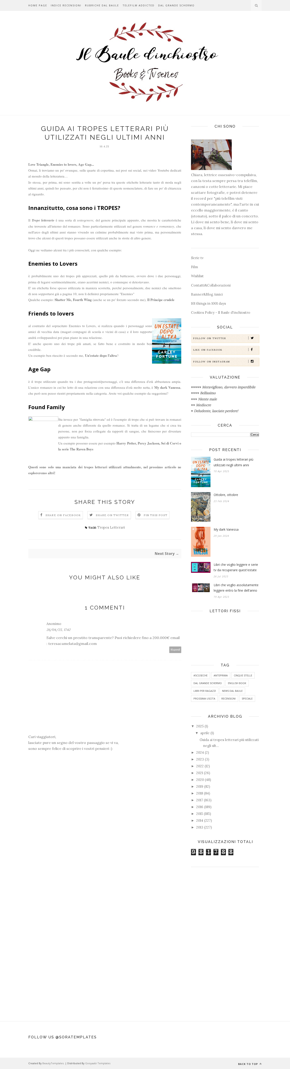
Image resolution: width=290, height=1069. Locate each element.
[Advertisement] (225, 942)
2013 (199, 827)
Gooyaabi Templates (97, 1063)
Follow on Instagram (211, 361)
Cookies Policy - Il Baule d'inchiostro (220, 312)
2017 (199, 800)
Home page (37, 5)
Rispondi (175, 650)
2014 (199, 820)
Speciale (247, 698)
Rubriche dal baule (102, 5)
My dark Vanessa (226, 529)
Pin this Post (156, 515)
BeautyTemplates (53, 1063)
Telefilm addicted (139, 5)
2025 (200, 726)
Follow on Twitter (209, 338)
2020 (200, 779)
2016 (199, 807)
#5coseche (200, 675)
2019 (199, 786)
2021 (199, 773)
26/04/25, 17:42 (58, 630)
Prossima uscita (204, 698)
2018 (199, 793)
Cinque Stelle (243, 675)
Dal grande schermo (176, 5)
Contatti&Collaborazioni (211, 285)
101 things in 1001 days (208, 303)
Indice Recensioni (66, 5)
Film (194, 267)
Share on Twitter (112, 515)
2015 (199, 813)
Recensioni (228, 698)
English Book (237, 683)
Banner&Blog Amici (207, 294)
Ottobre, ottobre (226, 495)
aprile (205, 733)
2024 (200, 752)
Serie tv (197, 258)
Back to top (248, 1064)
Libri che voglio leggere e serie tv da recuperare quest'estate (236, 567)
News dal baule (232, 690)
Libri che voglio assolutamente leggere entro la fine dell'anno (236, 588)
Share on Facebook (63, 515)
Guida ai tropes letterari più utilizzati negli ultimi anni (233, 462)
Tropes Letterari (111, 527)
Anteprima (221, 675)
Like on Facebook (207, 349)
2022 (200, 766)
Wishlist (197, 276)
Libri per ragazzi (204, 690)
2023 (200, 759)
